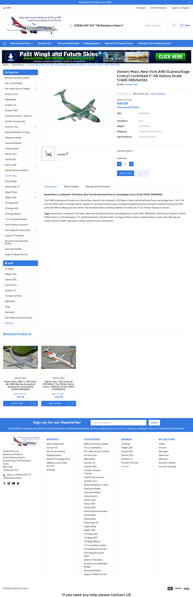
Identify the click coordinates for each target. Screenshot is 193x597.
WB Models (10, 301)
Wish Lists (163, 459)
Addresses (164, 455)
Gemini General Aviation (16, 170)
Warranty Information (98, 186)
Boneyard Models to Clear (17, 132)
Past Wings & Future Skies (17, 230)
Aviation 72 (10, 105)
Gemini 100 (10, 159)
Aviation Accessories (15, 121)
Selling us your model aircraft (154, 43)
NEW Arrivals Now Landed (17, 78)
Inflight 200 (10, 197)
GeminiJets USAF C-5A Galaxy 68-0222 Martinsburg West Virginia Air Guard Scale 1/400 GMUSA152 (20, 385)
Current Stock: (125, 151)
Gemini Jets (11, 154)
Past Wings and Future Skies (18, 317)
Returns (163, 447)
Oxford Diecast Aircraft (16, 225)
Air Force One (11, 94)
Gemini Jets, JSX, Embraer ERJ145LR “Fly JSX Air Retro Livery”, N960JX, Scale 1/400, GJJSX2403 (59, 385)
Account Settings (167, 466)
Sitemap (51, 470)
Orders (162, 444)
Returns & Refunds (68, 43)
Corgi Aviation (12, 148)
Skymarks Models (13, 249)
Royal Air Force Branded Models (16, 242)
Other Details (71, 186)
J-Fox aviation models (16, 219)
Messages (163, 451)
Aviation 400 (11, 110)
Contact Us (44, 43)
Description (50, 186)
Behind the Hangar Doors (119, 43)
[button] (96, 56)
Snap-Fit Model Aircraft (16, 254)
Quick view (20, 364)
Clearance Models (13, 137)
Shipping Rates (92, 43)
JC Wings (9, 269)
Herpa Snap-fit (12, 186)
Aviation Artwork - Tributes (18, 116)
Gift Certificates (158, 8)
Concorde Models (13, 143)
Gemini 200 (10, 165)
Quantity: (122, 158)
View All (9, 323)
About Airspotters (20, 43)
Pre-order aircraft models (17, 89)
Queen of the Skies (14, 235)
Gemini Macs (11, 176)
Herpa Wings (11, 181)
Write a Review (158, 93)
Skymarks (10, 312)
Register (186, 8)
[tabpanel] (21, 373)
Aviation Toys (11, 127)
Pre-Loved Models (13, 83)
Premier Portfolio (13, 296)
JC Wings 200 (11, 203)
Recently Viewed (167, 463)
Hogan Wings (11, 192)
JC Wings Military (13, 214)
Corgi (7, 307)
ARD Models (10, 99)
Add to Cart (17, 403)
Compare (140, 8)
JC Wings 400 (11, 208)
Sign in (175, 8)
